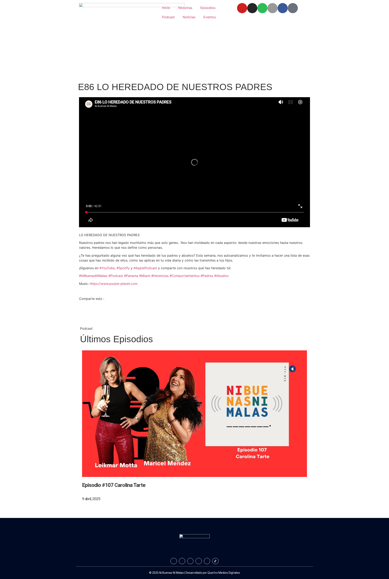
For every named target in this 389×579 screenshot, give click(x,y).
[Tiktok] (293, 8)
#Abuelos (221, 276)
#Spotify (123, 268)
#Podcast (115, 276)
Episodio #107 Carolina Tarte (113, 485)
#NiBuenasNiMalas (93, 276)
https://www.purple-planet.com (114, 284)
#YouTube (107, 268)
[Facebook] (283, 8)
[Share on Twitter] (194, 307)
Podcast (168, 17)
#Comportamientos (185, 276)
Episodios (207, 8)
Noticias (189, 17)
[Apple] (272, 8)
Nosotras (185, 8)
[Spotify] (262, 8)
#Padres (207, 276)
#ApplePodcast (145, 268)
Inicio (166, 8)
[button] (194, 506)
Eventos (209, 17)
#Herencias (160, 276)
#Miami (144, 276)
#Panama (131, 276)
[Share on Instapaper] (194, 317)
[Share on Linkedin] (194, 312)
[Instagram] (252, 8)
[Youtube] (242, 8)
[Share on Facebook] (194, 302)
